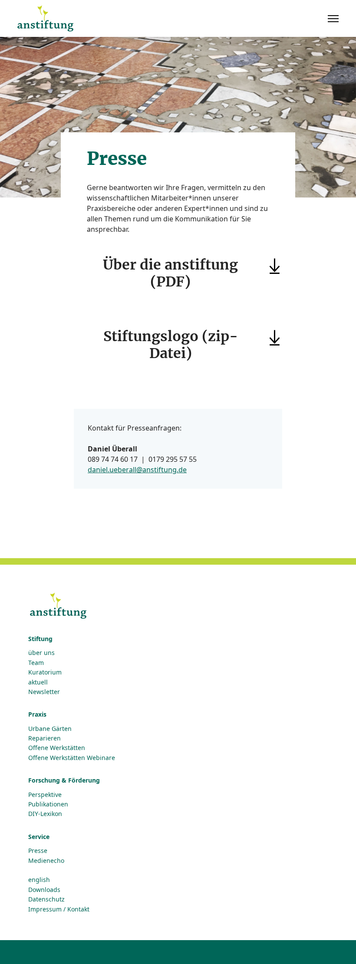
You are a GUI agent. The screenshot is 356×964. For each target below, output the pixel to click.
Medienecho (46, 860)
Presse (37, 850)
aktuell (38, 682)
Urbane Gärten (50, 728)
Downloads (44, 889)
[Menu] (333, 18)
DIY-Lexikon (45, 813)
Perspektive (45, 794)
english (39, 879)
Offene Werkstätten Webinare (71, 757)
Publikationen (48, 804)
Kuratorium (45, 672)
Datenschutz (46, 899)
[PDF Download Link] (281, 266)
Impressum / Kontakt (58, 909)
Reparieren (44, 738)
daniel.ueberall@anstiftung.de (137, 469)
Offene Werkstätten (56, 748)
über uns (41, 652)
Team (36, 662)
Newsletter (44, 692)
